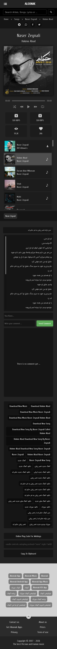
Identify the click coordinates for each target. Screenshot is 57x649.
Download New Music (18, 406)
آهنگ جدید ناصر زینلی (42, 466)
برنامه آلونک (11, 593)
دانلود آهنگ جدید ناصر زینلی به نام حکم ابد (35, 483)
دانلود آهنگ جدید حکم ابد (21, 472)
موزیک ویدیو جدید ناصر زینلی (39, 524)
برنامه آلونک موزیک (39, 599)
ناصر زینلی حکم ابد (19, 524)
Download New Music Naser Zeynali (35, 412)
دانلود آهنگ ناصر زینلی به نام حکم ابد (37, 495)
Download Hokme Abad (40, 406)
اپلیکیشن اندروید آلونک (20, 599)
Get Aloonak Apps (14, 627)
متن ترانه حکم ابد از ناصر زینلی (39, 518)
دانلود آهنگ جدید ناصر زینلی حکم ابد (37, 489)
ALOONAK (30, 4)
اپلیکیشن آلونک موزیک (28, 593)
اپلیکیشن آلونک (45, 593)
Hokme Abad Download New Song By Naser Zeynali (32, 441)
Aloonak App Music (40, 581)
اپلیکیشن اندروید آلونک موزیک (40, 605)
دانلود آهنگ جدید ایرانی (42, 472)
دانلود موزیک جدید (31, 506)
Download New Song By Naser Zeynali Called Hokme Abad (31, 431)
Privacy (14, 632)
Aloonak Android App (19, 581)
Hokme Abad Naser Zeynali (39, 454)
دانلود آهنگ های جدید (42, 501)
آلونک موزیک (15, 587)
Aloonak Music (31, 576)
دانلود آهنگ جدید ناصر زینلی (40, 477)
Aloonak (44, 576)
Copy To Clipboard (28, 553)
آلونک (27, 587)
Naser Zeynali (31, 19)
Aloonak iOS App (40, 587)
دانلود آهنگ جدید (25, 466)
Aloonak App (15, 576)
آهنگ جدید (22, 460)
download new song (41, 423)
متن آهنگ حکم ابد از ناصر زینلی (39, 512)
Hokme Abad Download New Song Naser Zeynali (30, 448)
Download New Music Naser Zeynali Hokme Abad (29, 418)
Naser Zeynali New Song (39, 460)
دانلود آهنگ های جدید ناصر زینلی (19, 501)
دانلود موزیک (45, 506)
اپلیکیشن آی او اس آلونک (16, 605)
